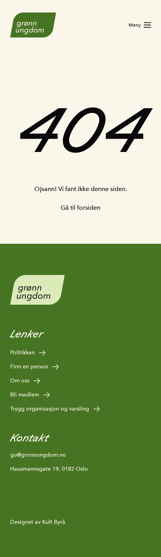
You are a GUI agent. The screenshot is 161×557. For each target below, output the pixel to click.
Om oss (19, 380)
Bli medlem (24, 394)
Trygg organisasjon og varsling (49, 408)
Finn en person (29, 366)
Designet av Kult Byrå (37, 521)
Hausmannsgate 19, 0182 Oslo (49, 468)
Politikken (22, 352)
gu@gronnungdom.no (38, 454)
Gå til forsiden (80, 207)
